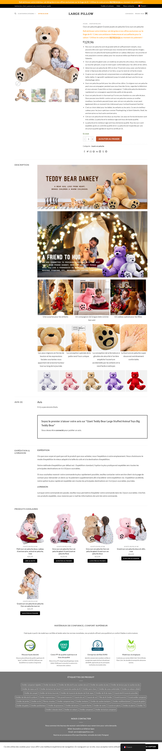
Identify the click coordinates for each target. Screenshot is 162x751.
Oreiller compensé (86, 710)
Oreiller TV (141, 706)
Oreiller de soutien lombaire (100, 701)
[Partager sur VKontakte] (97, 151)
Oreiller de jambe (23, 701)
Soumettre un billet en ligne (83, 729)
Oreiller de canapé (30, 693)
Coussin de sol (79, 697)
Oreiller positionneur (38, 706)
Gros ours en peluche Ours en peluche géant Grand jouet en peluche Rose (63, 551)
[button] (129, 13)
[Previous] (19, 54)
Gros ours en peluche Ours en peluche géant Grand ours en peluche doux (97, 551)
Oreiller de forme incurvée (49, 693)
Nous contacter (128, 6)
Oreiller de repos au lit (30, 689)
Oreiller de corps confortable (109, 689)
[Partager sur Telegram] (106, 151)
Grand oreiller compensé (137, 697)
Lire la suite (30, 561)
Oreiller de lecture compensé (105, 710)
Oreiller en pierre (129, 706)
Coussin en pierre (114, 706)
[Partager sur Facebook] (84, 151)
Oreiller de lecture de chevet (50, 689)
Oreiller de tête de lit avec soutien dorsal (73, 685)
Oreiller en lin (36, 701)
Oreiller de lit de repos (104, 693)
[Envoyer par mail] (91, 151)
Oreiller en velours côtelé (131, 689)
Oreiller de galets (22, 706)
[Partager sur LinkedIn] (100, 151)
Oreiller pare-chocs (90, 689)
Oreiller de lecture (72, 706)
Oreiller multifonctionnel (121, 701)
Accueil (85, 23)
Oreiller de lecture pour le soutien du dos (125, 685)
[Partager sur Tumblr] (103, 151)
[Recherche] (15, 13)
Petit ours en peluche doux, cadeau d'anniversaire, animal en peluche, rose (30, 551)
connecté (60, 430)
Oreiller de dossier (49, 685)
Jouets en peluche (95, 23)
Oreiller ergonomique (47, 697)
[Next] (74, 54)
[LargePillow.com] (81, 13)
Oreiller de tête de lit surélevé (26, 697)
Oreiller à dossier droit (54, 710)
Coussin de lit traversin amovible (126, 693)
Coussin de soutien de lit (71, 689)
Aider (118, 6)
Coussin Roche (86, 706)
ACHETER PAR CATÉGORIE (26, 13)
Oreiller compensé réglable (31, 685)
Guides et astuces (107, 6)
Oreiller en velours (70, 710)
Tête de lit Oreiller (105, 697)
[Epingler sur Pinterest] (94, 151)
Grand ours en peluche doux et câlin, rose (131, 550)
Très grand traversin (64, 697)
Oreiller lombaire (82, 701)
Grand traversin (120, 697)
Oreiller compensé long (65, 701)
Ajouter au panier (109, 139)
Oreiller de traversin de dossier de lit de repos (77, 693)
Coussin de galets (139, 701)
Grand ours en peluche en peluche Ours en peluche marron (30, 605)
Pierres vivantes (49, 701)
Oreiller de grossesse (55, 706)
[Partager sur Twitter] (88, 151)
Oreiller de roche (100, 706)
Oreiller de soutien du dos (99, 685)
